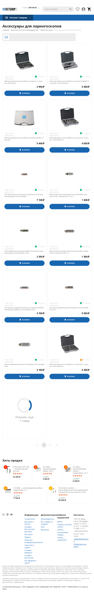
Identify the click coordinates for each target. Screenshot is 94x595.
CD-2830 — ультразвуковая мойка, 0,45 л (49, 469)
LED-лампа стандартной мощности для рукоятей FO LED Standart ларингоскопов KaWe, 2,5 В (24, 309)
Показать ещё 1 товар (24, 419)
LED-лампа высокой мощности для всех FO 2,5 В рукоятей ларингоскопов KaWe (23, 195)
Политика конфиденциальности (33, 541)
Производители (47, 519)
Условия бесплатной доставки (29, 529)
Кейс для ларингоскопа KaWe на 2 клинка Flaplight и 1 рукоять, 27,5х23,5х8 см (69, 82)
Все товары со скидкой (47, 523)
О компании (29, 519)
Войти (59, 521)
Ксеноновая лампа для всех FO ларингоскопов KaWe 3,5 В (24, 365)
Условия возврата (28, 551)
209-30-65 (29, 8)
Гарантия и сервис (29, 546)
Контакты (28, 534)
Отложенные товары (62, 533)
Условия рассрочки (28, 556)
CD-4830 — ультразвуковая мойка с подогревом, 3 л (28, 489)
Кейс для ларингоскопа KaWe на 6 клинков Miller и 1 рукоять (24, 139)
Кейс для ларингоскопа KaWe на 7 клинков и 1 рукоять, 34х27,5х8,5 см (69, 365)
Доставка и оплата (29, 523)
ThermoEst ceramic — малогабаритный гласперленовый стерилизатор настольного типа (73, 490)
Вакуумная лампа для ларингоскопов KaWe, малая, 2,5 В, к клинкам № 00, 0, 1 (68, 252)
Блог (43, 527)
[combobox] (58, 9)
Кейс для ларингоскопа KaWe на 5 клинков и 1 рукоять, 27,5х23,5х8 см (69, 139)
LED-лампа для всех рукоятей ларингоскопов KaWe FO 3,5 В (68, 309)
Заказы (60, 529)
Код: (6, 77)
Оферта (27, 537)
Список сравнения (61, 538)
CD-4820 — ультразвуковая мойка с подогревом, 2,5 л (80, 470)
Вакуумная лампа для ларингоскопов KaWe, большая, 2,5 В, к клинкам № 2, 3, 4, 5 (68, 195)
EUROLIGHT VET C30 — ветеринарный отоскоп (21, 469)
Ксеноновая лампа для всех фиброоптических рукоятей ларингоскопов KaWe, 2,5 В (24, 252)
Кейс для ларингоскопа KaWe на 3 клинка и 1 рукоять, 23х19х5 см (23, 82)
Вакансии (45, 530)
